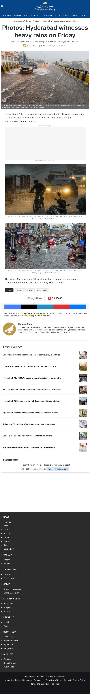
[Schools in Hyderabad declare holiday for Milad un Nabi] (83, 436)
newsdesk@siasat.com (58, 469)
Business (65, 15)
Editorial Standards (23, 680)
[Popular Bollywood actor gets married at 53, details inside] (83, 447)
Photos (74, 15)
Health (6, 622)
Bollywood (8, 603)
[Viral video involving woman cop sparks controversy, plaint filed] (83, 355)
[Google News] (35, 298)
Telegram (39, 313)
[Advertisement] (45, 143)
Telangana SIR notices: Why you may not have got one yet (29, 424)
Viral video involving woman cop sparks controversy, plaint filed (31, 355)
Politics (7, 533)
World (6, 537)
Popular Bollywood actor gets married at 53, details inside (29, 447)
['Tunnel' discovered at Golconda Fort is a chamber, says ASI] (83, 366)
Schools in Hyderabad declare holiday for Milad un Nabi (27, 436)
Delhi (6, 529)
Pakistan (7, 541)
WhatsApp (28, 313)
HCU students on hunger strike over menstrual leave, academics (32, 389)
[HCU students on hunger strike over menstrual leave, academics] (83, 390)
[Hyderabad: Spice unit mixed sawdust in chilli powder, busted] (83, 413)
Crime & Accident (11, 593)
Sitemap (55, 684)
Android (38, 316)
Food (6, 626)
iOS (48, 316)
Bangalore (8, 648)
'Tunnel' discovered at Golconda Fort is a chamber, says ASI (29, 366)
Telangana (17, 15)
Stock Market (10, 663)
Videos (82, 15)
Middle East (34, 15)
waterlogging (42, 290)
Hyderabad (6, 15)
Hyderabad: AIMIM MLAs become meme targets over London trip (32, 378)
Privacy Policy (79, 680)
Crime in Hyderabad (12, 589)
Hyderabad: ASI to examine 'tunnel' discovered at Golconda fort (31, 401)
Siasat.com (18, 21)
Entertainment (47, 15)
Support (67, 680)
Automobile (9, 667)
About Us (9, 680)
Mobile (7, 574)
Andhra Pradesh (11, 640)
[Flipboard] (55, 298)
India (26, 15)
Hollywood (8, 607)
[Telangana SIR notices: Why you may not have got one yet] (83, 424)
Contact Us (39, 680)
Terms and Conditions (40, 684)
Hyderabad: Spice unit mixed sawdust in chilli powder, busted (30, 412)
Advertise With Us (54, 680)
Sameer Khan (31, 46)
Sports (57, 15)
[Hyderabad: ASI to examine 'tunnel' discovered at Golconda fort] (83, 401)
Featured (7, 522)
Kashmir (7, 545)
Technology (9, 578)
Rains (31, 290)
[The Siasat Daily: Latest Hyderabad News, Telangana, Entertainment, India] (45, 6)
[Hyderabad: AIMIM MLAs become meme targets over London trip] (83, 378)
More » (67, 332)
